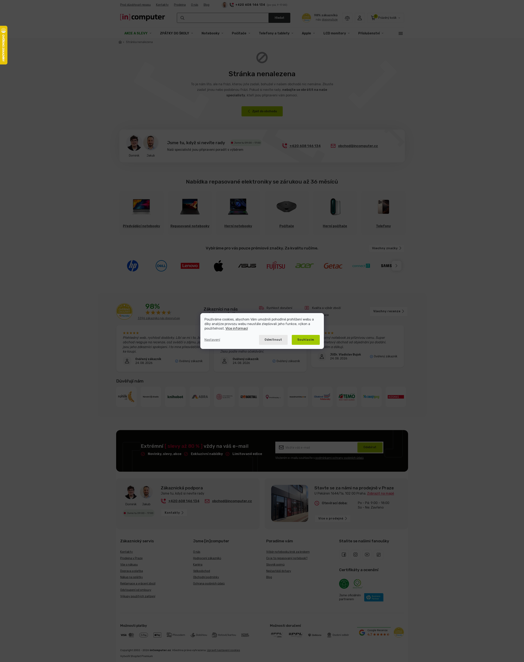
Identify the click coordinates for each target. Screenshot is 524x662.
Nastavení (212, 340)
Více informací (236, 328)
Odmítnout (273, 340)
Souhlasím (305, 340)
